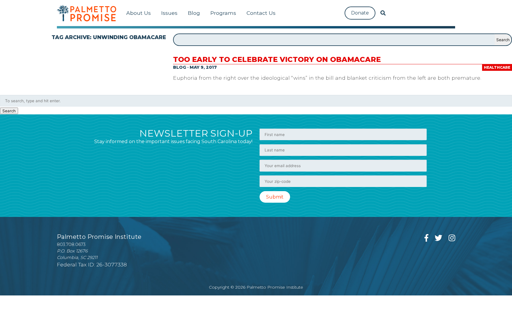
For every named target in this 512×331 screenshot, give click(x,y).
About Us (138, 13)
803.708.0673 (71, 244)
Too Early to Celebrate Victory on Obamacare (277, 59)
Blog (194, 13)
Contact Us (261, 13)
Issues (169, 13)
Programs (223, 13)
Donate (360, 13)
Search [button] (9, 110)
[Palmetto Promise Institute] (86, 13)
